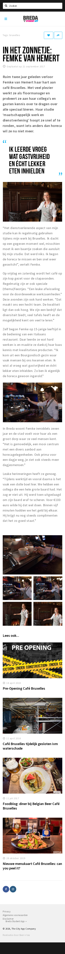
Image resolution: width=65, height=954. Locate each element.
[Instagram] (13, 889)
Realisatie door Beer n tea (16, 935)
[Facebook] (6, 889)
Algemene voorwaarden (15, 915)
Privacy (6, 911)
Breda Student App (15, 921)
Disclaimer (8, 918)
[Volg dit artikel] (48, 35)
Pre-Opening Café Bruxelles (24, 688)
